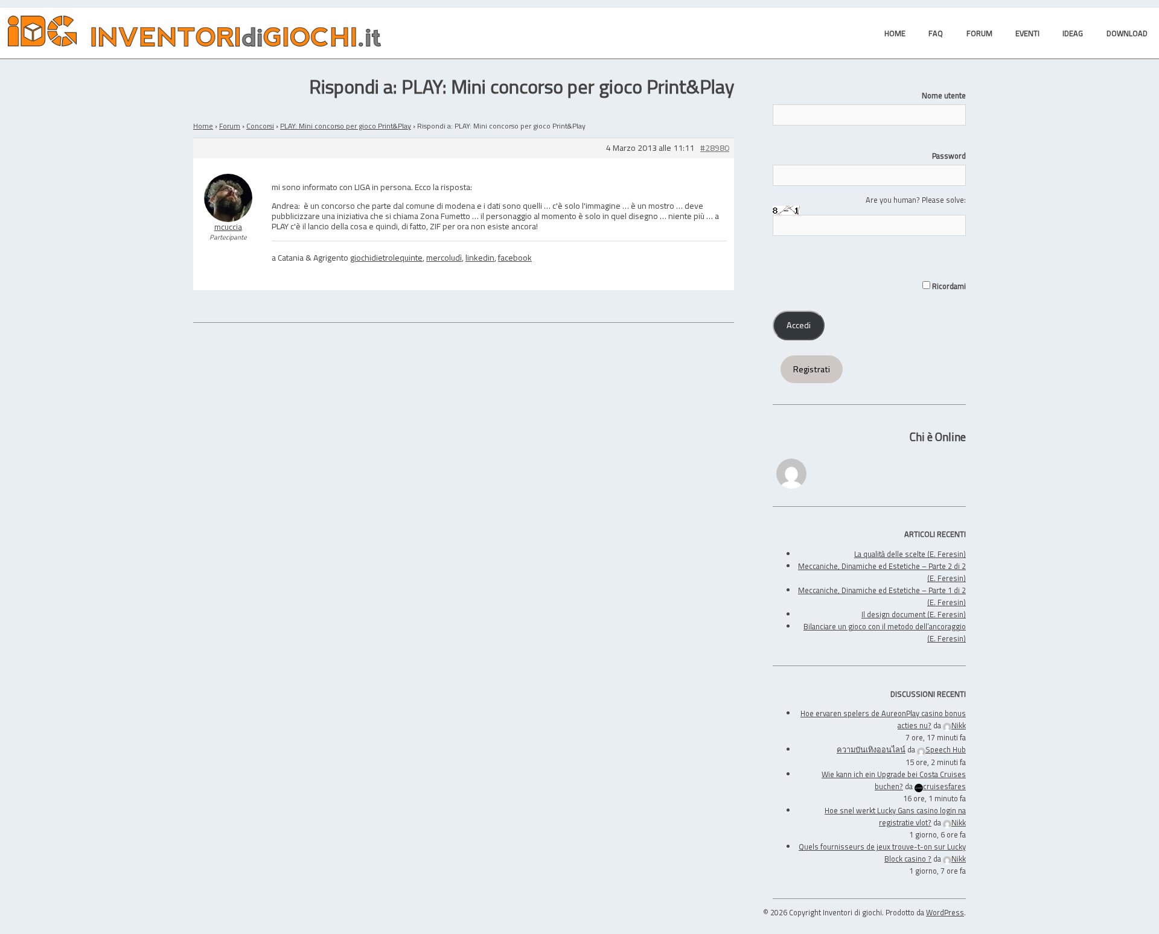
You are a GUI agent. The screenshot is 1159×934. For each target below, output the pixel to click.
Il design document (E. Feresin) (913, 614)
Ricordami (948, 286)
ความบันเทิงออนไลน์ (871, 749)
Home (203, 126)
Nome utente (944, 95)
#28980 (714, 148)
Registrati (811, 369)
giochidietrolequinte (386, 257)
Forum (229, 126)
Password (949, 156)
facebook (515, 257)
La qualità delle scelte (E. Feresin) (910, 554)
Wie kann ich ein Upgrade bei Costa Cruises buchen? (894, 780)
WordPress (945, 912)
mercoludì (444, 257)
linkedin (479, 257)
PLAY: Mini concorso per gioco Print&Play (345, 126)
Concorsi (260, 126)
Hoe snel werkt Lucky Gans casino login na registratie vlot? (895, 816)
